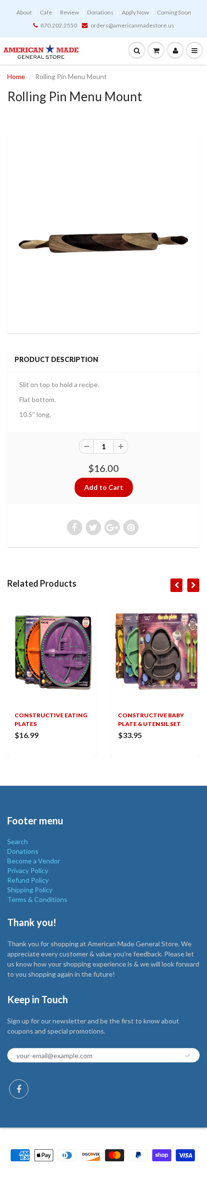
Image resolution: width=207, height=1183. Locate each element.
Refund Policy (28, 880)
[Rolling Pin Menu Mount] (103, 232)
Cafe (46, 12)
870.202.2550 (58, 25)
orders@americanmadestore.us (132, 25)
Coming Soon (174, 12)
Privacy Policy (27, 870)
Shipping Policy (29, 890)
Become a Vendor (33, 861)
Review (69, 12)
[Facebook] (18, 1089)
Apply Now (135, 12)
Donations (100, 12)
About (24, 12)
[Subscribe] (187, 1055)
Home (16, 76)
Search (17, 841)
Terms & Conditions (37, 899)
